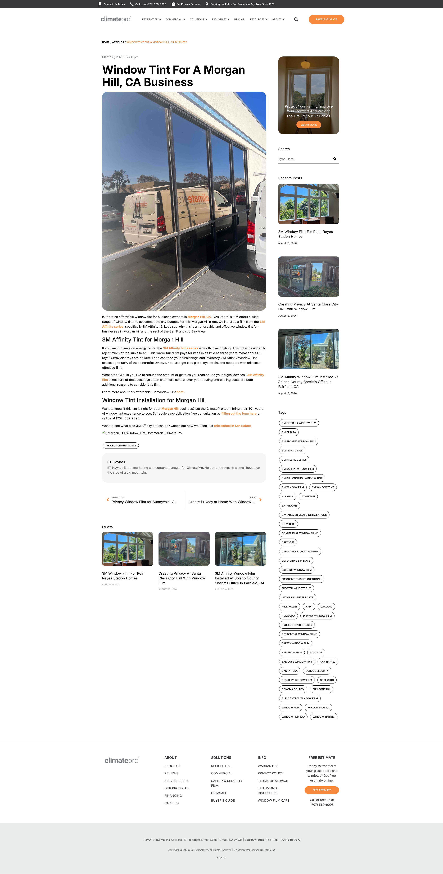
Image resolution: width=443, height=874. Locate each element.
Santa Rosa (290, 670)
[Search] (335, 159)
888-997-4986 (254, 839)
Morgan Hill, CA (199, 317)
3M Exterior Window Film (299, 423)
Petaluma (288, 615)
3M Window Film (293, 487)
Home (106, 42)
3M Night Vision (292, 450)
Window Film (290, 707)
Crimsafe (288, 542)
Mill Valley (289, 606)
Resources (257, 19)
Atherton (308, 496)
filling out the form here (239, 413)
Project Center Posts (121, 445)
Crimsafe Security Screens (300, 551)
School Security (317, 670)
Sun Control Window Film (300, 698)
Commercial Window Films (300, 533)
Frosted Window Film (296, 588)
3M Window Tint (323, 487)
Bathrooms (289, 505)
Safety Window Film (295, 643)
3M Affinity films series (180, 348)
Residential (150, 19)
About (276, 19)
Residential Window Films (299, 634)
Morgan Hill (170, 408)
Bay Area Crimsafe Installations (304, 514)
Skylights (327, 679)
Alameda (288, 496)
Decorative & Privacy (296, 560)
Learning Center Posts (297, 597)
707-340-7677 (291, 839)
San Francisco (292, 652)
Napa (309, 606)
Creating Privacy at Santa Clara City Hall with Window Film (182, 578)
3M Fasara (289, 432)
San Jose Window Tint (297, 661)
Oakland (326, 606)
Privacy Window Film (317, 615)
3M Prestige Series (294, 459)
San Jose (316, 652)
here (180, 392)
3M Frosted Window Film (299, 441)
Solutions (197, 19)
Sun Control (321, 689)
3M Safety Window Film (298, 468)
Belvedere (288, 523)
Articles (118, 42)
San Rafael (327, 661)
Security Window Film (297, 679)
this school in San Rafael (232, 426)
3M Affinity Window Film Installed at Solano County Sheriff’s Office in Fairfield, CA (239, 578)
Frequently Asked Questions (301, 579)
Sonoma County (293, 689)
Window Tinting (324, 716)
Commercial (174, 19)
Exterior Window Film (297, 569)
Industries (219, 19)
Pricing (239, 19)
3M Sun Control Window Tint (302, 478)
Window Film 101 (318, 707)
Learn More (309, 124)
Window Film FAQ (293, 716)
